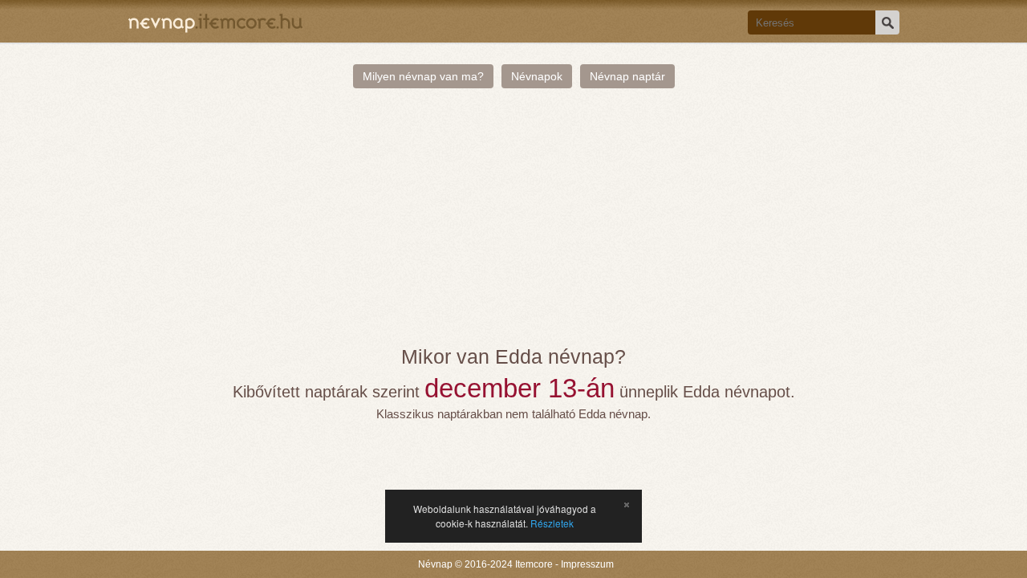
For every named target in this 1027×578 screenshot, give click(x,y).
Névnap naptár (627, 76)
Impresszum (587, 564)
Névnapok (536, 76)
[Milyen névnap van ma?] (215, 21)
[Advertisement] (514, 224)
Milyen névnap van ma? (423, 76)
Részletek (552, 523)
